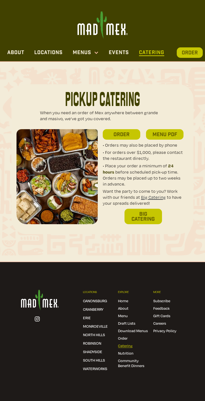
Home (123, 301)
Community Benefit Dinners (131, 363)
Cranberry (93, 309)
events (119, 52)
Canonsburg (95, 301)
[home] (102, 23)
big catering (143, 216)
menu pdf (164, 134)
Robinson (92, 343)
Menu (123, 315)
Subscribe (161, 301)
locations (48, 52)
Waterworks (95, 368)
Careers (159, 323)
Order (122, 134)
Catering (151, 52)
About (15, 52)
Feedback (161, 308)
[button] (86, 52)
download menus (133, 330)
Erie (87, 317)
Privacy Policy (164, 330)
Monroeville (95, 326)
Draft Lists (126, 323)
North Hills (94, 334)
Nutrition (126, 353)
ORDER (190, 53)
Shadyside (92, 351)
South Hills (94, 360)
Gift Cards (161, 315)
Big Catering (153, 197)
